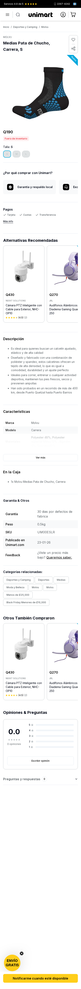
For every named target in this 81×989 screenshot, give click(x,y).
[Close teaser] (22, 953)
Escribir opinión (40, 760)
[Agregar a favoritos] (73, 39)
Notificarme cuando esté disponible (40, 978)
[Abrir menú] (7, 14)
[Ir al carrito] (73, 14)
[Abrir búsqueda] (18, 14)
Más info (8, 221)
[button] (12, 963)
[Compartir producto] (73, 48)
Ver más (40, 457)
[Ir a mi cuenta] (63, 14)
